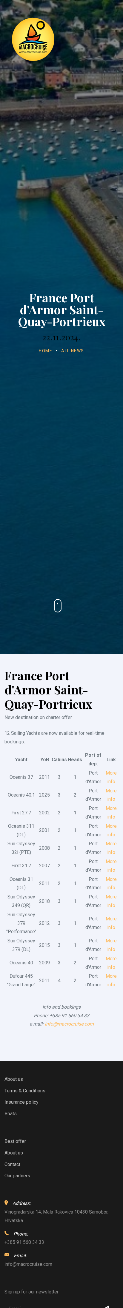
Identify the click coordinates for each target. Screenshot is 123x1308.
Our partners (17, 1176)
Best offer (15, 1141)
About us (13, 1079)
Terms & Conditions (24, 1091)
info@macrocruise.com (69, 1024)
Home (45, 350)
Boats (10, 1113)
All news (72, 350)
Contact (12, 1164)
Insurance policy (21, 1102)
